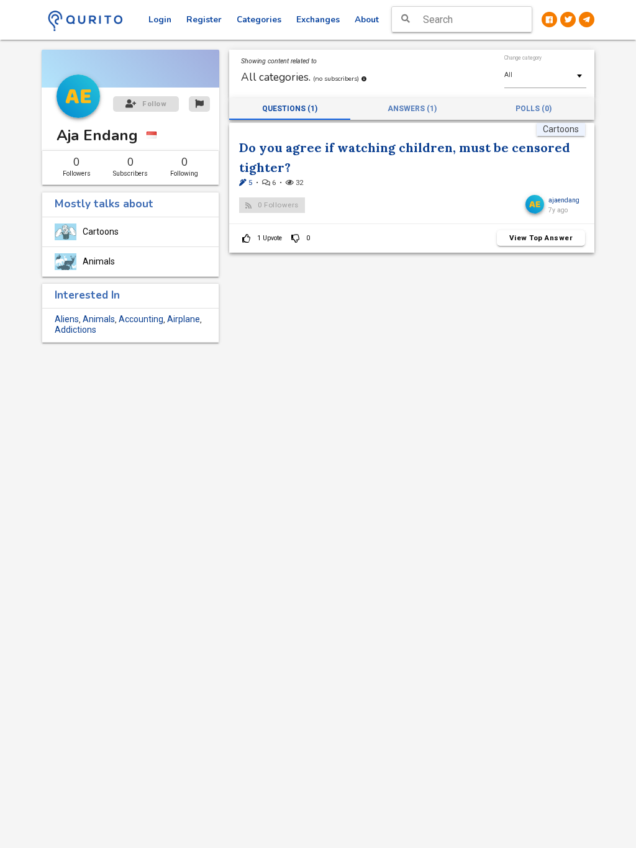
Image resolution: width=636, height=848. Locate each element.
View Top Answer (541, 237)
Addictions (75, 330)
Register (204, 19)
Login (159, 19)
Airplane (183, 319)
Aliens (67, 319)
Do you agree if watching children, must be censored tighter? (404, 157)
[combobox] (545, 75)
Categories (259, 19)
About (367, 19)
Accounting (141, 319)
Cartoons (101, 232)
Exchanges (318, 19)
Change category (523, 58)
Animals (99, 261)
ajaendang (563, 200)
